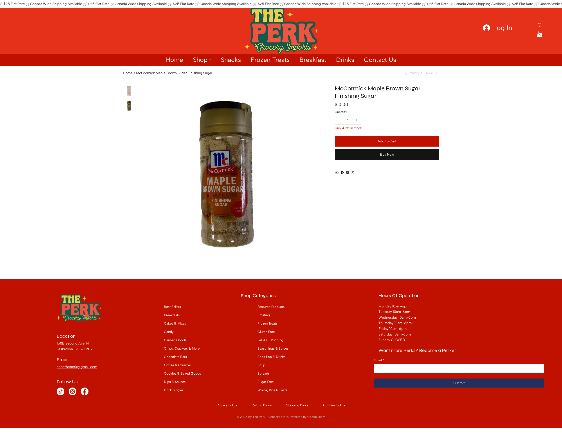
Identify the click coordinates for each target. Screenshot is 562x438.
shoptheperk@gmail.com (77, 367)
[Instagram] (72, 391)
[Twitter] (353, 172)
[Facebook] (342, 172)
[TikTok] (60, 391)
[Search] (540, 25)
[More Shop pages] (210, 60)
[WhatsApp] (337, 172)
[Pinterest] (347, 172)
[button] (539, 34)
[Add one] (356, 120)
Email (379, 360)
